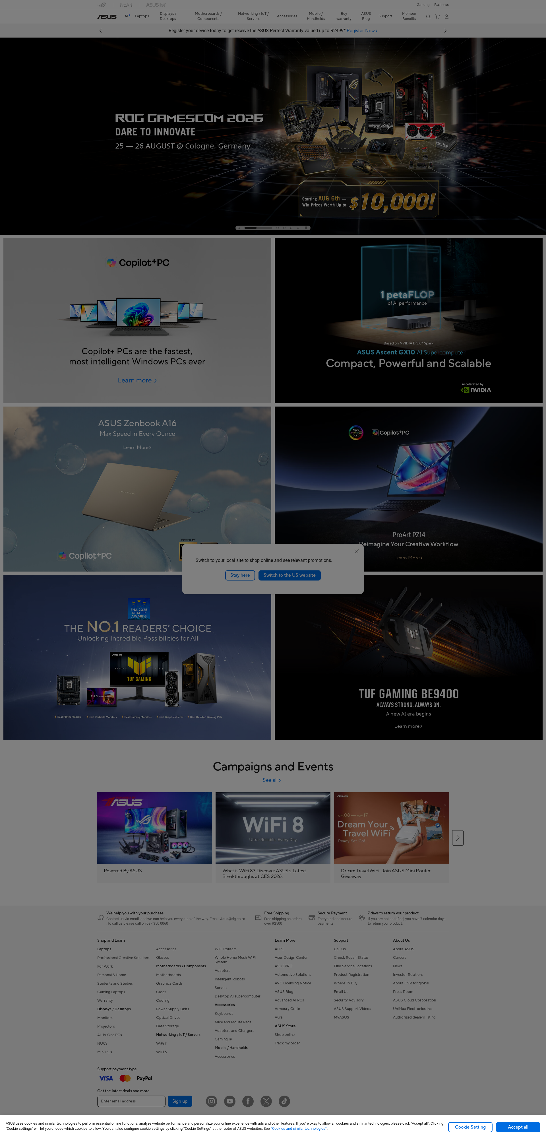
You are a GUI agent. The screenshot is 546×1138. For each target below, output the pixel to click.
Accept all (518, 1127)
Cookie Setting (470, 1127)
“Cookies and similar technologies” (299, 1128)
